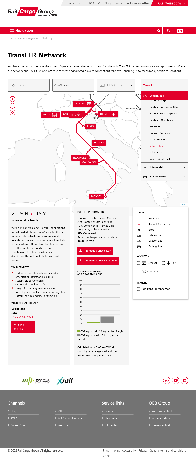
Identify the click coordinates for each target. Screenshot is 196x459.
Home (11, 38)
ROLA (13, 418)
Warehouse (153, 271)
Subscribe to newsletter (132, 3)
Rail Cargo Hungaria (69, 418)
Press (70, 3)
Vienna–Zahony (158, 139)
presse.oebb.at (160, 425)
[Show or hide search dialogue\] (159, 30)
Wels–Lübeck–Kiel (160, 159)
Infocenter (111, 425)
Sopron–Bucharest (160, 133)
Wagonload (33, 38)
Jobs (81, 3)
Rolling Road (158, 176)
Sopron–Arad (157, 126)
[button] (136, 94)
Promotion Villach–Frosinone (100, 260)
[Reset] (12, 112)
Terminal (151, 263)
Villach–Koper (157, 152)
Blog (107, 3)
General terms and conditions (168, 450)
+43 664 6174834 (22, 317)
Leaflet (184, 204)
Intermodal (156, 167)
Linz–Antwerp (158, 100)
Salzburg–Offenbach (161, 120)
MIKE (60, 411)
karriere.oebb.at (161, 418)
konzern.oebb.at (161, 411)
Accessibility (129, 450)
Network (21, 38)
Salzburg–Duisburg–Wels (164, 113)
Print (106, 450)
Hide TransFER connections (156, 289)
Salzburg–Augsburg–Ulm (164, 107)
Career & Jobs (19, 425)
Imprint (115, 450)
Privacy (143, 450)
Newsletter (111, 418)
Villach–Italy (156, 146)
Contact (109, 411)
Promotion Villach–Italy (97, 251)
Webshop (63, 425)
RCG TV (94, 3)
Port (173, 263)
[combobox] (29, 85)
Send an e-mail (19, 327)
